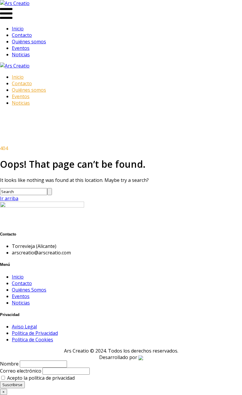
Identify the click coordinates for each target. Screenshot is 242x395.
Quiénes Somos (29, 290)
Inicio (18, 28)
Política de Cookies (32, 339)
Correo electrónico (20, 371)
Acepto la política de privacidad (40, 378)
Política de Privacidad (35, 333)
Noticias (21, 54)
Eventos (21, 48)
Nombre (9, 364)
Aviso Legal (24, 326)
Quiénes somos (29, 41)
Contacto (22, 35)
